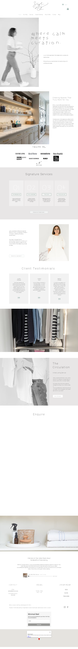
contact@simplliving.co (13, 591)
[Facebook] (67, 607)
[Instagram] (64, 607)
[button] (68, 8)
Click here (13, 594)
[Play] (28, 576)
